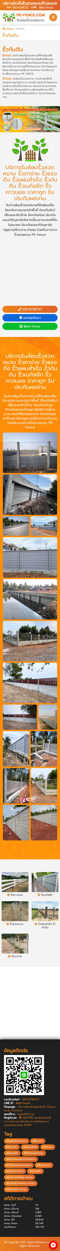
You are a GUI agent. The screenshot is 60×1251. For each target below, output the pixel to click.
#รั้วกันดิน (48, 1147)
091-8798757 (20, 7)
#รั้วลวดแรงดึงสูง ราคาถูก (19, 1177)
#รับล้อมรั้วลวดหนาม (16, 1141)
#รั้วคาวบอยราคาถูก (34, 1153)
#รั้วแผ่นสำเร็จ (30, 1147)
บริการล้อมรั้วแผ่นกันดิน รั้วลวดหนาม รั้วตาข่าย (29, 1108)
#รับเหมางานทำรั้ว (15, 1171)
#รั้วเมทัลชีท (12, 1153)
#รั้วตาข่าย (38, 1141)
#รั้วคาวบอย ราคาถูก (16, 1189)
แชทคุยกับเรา (31, 317)
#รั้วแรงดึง (11, 1147)
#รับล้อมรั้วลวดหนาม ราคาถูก (20, 1183)
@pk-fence (46, 7)
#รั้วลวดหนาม (44, 1165)
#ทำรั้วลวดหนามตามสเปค (18, 1165)
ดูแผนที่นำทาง (26, 1114)
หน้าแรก (9, 28)
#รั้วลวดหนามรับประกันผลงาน (21, 1159)
